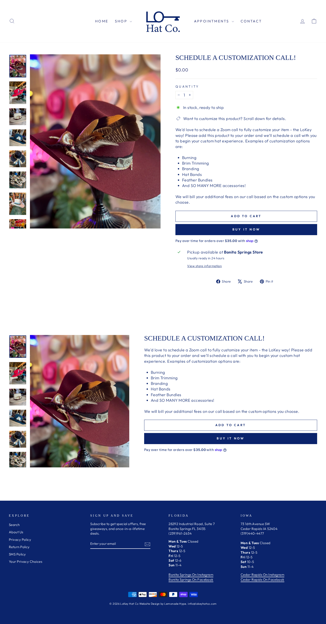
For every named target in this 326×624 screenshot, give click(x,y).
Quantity (187, 87)
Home (101, 21)
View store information (204, 266)
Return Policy (19, 547)
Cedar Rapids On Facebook (262, 579)
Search (14, 525)
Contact (251, 21)
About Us (16, 532)
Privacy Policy (20, 539)
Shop (122, 21)
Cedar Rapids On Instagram (262, 575)
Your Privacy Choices (25, 561)
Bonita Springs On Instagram (191, 575)
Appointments (212, 21)
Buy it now (246, 229)
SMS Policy (17, 554)
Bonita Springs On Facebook (191, 579)
